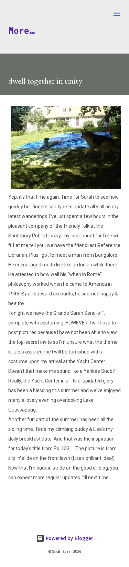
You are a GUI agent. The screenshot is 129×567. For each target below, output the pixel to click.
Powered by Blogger (68, 538)
